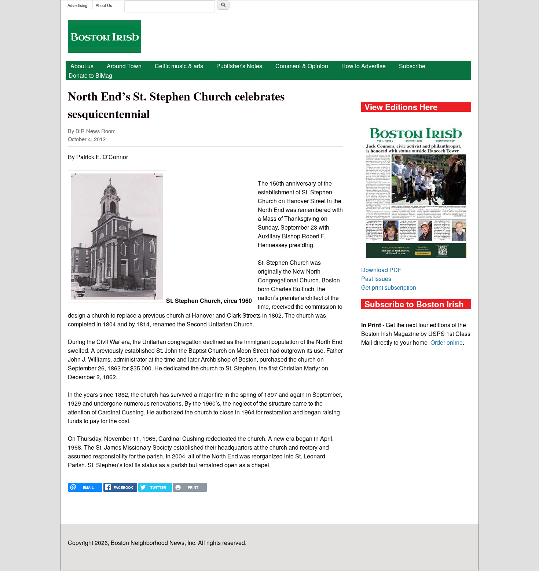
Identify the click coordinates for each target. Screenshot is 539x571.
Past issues (376, 278)
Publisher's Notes (239, 66)
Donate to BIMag (90, 75)
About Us (104, 5)
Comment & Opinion (301, 66)
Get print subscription (388, 287)
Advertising (77, 5)
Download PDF (381, 270)
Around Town (124, 66)
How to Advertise (363, 66)
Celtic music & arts (179, 66)
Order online (446, 342)
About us (82, 66)
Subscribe (412, 66)
